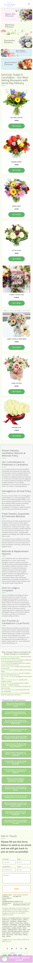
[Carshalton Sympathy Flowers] (16, 42)
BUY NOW (16, 126)
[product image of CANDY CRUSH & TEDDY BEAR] (16, 323)
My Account (10, 934)
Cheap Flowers (22, 926)
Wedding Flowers (12, 929)
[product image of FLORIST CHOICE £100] (16, 279)
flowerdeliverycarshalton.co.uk (21, 905)
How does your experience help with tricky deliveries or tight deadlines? (15, 813)
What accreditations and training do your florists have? (16, 730)
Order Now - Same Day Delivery (19, 959)
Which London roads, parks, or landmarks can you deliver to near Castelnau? (15, 754)
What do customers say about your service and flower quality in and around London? (15, 804)
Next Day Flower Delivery (15, 931)
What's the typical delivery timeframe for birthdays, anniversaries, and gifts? (15, 780)
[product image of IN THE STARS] (16, 234)
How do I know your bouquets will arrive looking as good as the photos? (16, 771)
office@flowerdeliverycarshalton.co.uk (12, 901)
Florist (15, 926)
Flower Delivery (16, 933)
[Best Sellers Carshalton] (16, 53)
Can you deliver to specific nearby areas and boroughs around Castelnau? (15, 762)
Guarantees (13, 921)
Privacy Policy (19, 923)
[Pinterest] (26, 948)
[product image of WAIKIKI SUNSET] (16, 146)
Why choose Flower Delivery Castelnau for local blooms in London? (15, 704)
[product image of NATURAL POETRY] (16, 102)
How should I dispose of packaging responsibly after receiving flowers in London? (15, 821)
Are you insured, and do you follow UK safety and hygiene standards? (15, 737)
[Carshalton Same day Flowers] (16, 15)
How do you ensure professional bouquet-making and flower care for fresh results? (16, 722)
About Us (4, 918)
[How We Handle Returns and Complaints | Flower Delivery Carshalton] (9, 4)
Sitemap (8, 936)
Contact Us (26, 918)
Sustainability (13, 924)
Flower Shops (22, 929)
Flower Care (5, 921)
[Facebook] (7, 948)
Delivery (25, 919)
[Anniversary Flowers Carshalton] (16, 64)
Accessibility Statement (15, 918)
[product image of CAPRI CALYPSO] (16, 367)
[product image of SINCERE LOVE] (16, 412)
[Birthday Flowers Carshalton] (16, 28)
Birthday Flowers (16, 928)
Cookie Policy (5, 919)
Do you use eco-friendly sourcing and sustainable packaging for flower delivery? (15, 745)
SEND (16, 889)
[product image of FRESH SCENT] (16, 190)
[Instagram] (16, 948)
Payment (11, 923)
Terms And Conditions (24, 924)
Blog (3, 936)
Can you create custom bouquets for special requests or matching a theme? (15, 788)
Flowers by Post (7, 926)
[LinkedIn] (21, 948)
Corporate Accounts (16, 919)
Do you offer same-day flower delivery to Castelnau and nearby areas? (16, 713)
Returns (25, 934)
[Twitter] (12, 948)
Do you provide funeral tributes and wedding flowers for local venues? (16, 796)
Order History (18, 934)
